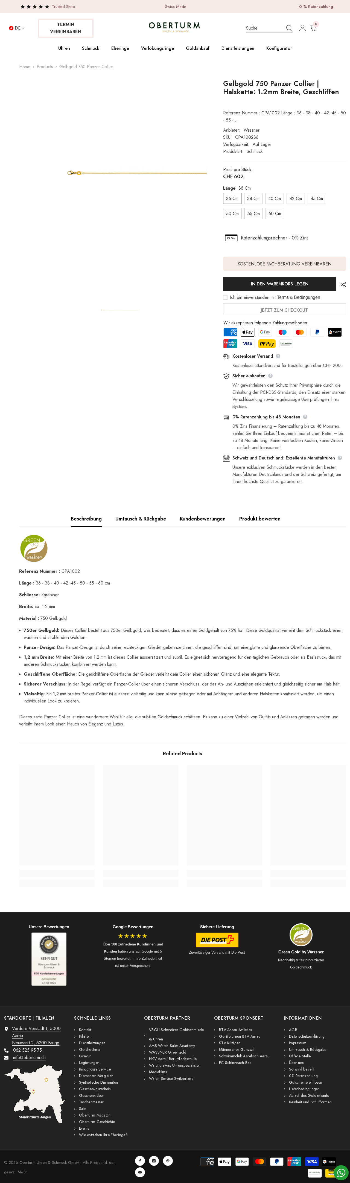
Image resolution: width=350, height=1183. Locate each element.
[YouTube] (140, 1172)
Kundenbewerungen (203, 518)
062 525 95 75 (27, 1050)
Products (45, 66)
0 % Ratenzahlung (316, 7)
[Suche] (269, 28)
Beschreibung (86, 518)
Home (24, 66)
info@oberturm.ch (29, 1057)
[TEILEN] (341, 284)
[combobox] (263, 28)
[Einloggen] (302, 28)
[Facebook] (140, 1161)
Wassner (251, 130)
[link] (57, 873)
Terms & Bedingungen (298, 297)
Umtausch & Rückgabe (140, 518)
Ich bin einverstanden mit (253, 297)
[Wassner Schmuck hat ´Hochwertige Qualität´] (182, 548)
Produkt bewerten (260, 518)
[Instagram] (154, 1161)
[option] (113, 173)
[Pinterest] (168, 1161)
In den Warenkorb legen (279, 284)
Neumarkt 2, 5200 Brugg (35, 1043)
